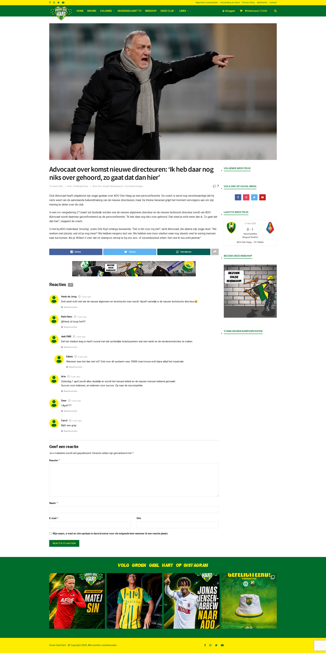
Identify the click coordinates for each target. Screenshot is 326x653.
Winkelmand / (256, 11)
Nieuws (91, 11)
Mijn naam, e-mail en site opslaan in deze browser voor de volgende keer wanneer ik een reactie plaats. (110, 533)
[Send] (183, 252)
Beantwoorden (70, 307)
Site (139, 518)
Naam (53, 503)
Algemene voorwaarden (207, 2)
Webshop (151, 11)
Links (182, 11)
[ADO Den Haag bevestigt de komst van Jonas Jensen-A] (134, 601)
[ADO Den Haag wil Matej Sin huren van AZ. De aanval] (77, 601)
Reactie (54, 460)
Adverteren (262, 2)
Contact (273, 2)
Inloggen (229, 11)
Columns (106, 11)
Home (80, 11)
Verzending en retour (230, 2)
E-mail (54, 518)
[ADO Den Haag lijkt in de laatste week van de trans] (192, 601)
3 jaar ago (86, 297)
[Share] (75, 252)
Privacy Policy (248, 2)
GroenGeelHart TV (129, 11)
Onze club (167, 11)
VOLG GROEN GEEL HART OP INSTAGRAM (163, 565)
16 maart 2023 (56, 186)
